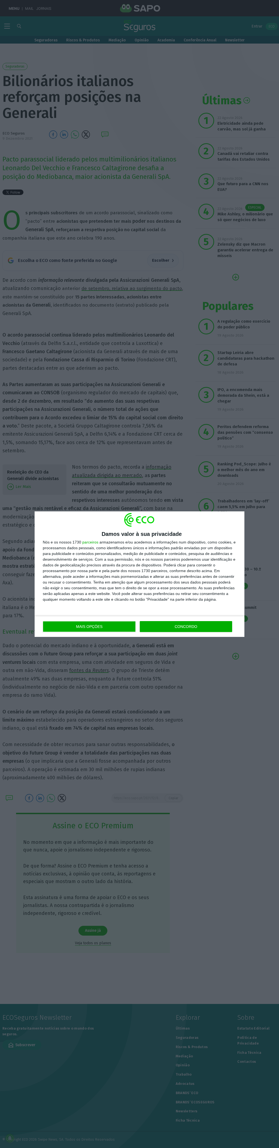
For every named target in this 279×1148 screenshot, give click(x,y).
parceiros (90, 542)
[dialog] (139, 574)
